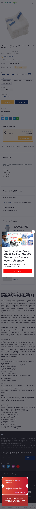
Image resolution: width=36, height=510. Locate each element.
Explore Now (18, 271)
